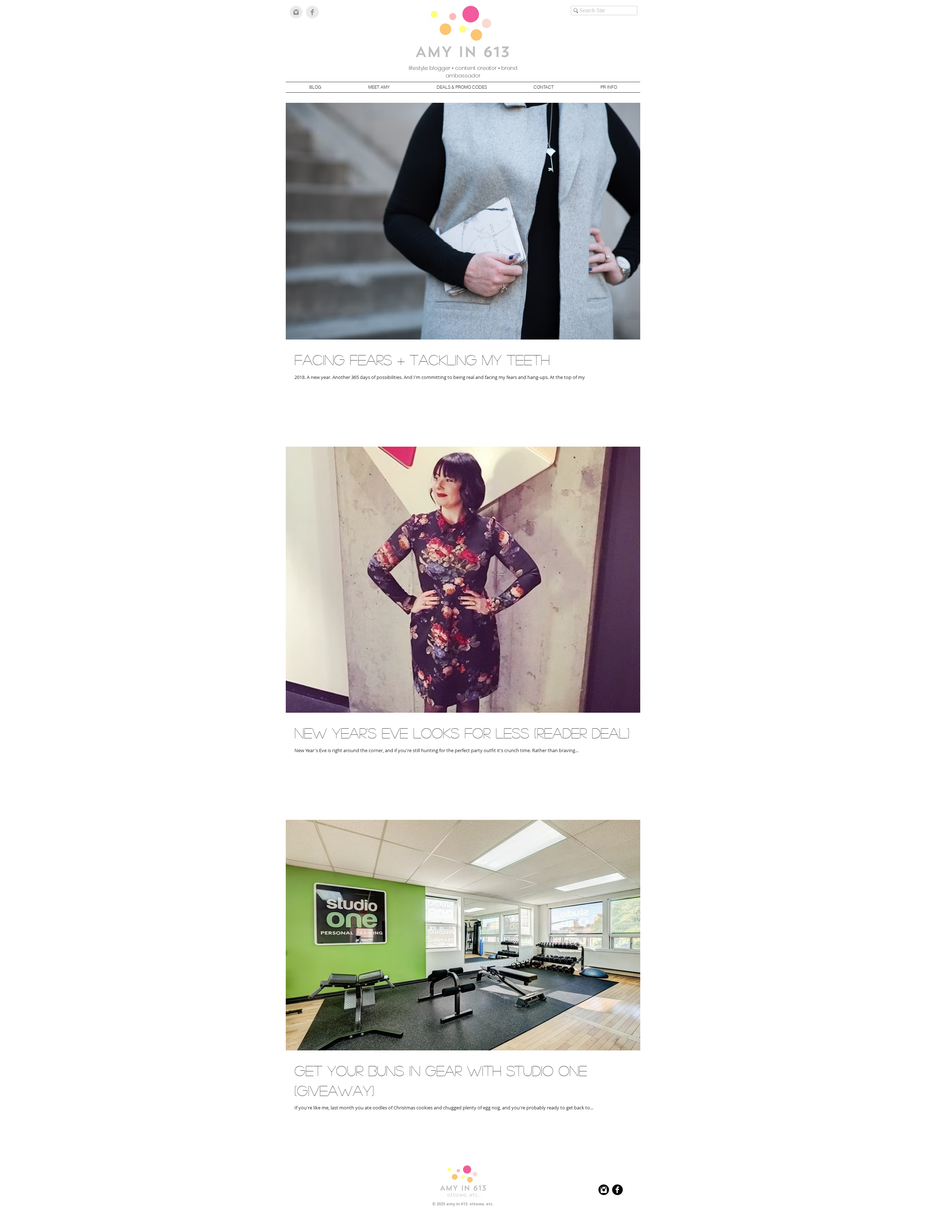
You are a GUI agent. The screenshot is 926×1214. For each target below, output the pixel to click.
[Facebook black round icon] (617, 1189)
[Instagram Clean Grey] (296, 12)
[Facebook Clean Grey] (312, 12)
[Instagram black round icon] (603, 1189)
